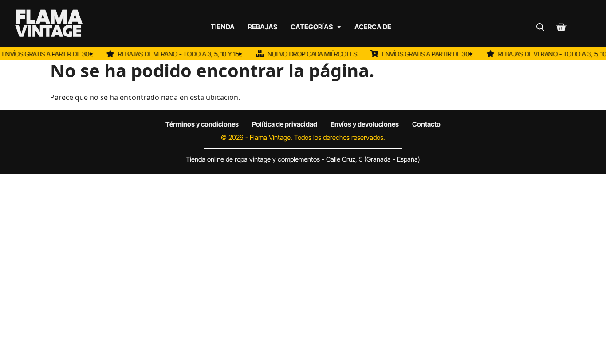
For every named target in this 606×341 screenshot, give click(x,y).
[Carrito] (561, 27)
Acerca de (372, 27)
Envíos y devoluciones (365, 124)
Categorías (312, 27)
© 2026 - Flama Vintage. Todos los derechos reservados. (303, 137)
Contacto (426, 124)
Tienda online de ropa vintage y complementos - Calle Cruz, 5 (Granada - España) (303, 159)
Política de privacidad (284, 124)
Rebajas (262, 27)
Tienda (223, 27)
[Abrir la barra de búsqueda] (540, 27)
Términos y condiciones (202, 124)
